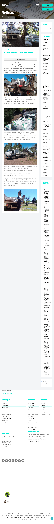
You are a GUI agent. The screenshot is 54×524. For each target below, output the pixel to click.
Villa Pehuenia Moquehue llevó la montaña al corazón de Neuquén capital (46, 257)
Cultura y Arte (31, 418)
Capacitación (46, 166)
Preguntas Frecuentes (45, 414)
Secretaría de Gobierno (46, 130)
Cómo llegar (4, 446)
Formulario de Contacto (33, 441)
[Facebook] (3, 393)
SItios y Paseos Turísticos (33, 414)
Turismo (45, 42)
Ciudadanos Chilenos (32, 427)
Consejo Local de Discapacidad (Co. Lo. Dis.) (47, 125)
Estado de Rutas (44, 409)
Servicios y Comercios (32, 409)
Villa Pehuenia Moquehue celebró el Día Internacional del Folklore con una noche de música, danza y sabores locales (47, 215)
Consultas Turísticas (32, 429)
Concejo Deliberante (45, 143)
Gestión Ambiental (45, 103)
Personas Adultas (47, 114)
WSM (34, 519)
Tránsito (45, 175)
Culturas (45, 78)
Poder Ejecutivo (5, 403)
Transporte (45, 66)
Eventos (45, 169)
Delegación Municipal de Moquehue (46, 50)
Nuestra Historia (5, 407)
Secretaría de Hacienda (46, 152)
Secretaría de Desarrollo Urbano (46, 59)
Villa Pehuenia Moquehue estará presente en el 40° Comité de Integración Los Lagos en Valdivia (47, 194)
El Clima (43, 407)
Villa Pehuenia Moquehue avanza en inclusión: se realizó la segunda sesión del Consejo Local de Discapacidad (47, 234)
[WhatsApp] (5, 393)
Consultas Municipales (6, 418)
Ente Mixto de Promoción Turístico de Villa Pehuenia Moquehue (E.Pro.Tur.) (46, 96)
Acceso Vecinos (5, 412)
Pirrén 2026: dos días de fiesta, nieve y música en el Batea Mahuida (46, 315)
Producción (7, 49)
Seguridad (45, 45)
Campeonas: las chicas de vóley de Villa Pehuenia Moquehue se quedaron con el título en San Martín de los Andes (47, 273)
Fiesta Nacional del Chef (33, 422)
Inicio (8, 517)
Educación (45, 63)
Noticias (16, 517)
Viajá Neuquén (31, 416)
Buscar (47, 9)
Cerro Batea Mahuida (32, 425)
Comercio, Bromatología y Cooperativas (46, 148)
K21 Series (45, 163)
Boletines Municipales (6, 414)
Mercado (25, 517)
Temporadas (30, 412)
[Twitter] (8, 393)
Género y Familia (47, 117)
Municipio (20, 517)
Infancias (45, 136)
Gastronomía (46, 81)
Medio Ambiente (5, 416)
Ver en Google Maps (6, 444)
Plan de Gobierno (5, 422)
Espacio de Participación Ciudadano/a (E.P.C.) (46, 85)
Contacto (45, 517)
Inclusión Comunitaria (45, 120)
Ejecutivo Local (46, 39)
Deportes (45, 69)
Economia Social (47, 90)
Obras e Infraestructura (46, 54)
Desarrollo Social (47, 160)
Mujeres (45, 172)
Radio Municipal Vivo (6, 420)
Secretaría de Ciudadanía (46, 107)
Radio (47, 5)
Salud (44, 111)
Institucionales (46, 139)
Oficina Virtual (4, 409)
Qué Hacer (30, 407)
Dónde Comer (31, 405)
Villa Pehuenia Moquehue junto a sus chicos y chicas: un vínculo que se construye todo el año (47, 347)
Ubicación (43, 403)
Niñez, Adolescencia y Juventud (46, 74)
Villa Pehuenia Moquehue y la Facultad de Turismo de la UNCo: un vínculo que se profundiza (47, 366)
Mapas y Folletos (44, 412)
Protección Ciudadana (45, 157)
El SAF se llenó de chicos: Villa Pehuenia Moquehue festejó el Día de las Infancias (47, 328)
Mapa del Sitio (39, 517)
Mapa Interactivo (44, 405)
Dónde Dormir (31, 403)
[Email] (10, 393)
